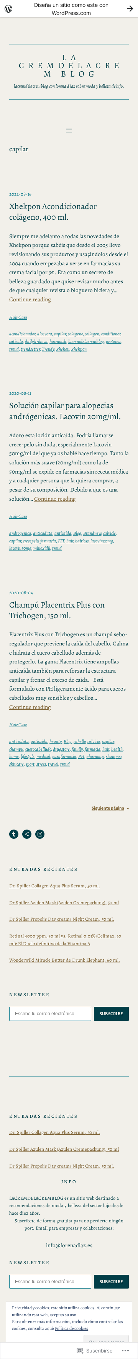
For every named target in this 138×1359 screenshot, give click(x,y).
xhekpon (79, 349)
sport (30, 764)
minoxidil (41, 548)
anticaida (62, 533)
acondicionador (22, 333)
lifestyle (27, 756)
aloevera (44, 333)
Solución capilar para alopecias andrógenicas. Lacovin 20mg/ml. (65, 411)
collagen (92, 333)
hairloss (82, 540)
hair (69, 540)
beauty (55, 741)
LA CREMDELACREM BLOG (71, 66)
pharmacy (95, 756)
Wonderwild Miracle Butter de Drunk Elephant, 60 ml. (64, 960)
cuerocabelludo (38, 749)
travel (53, 764)
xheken (62, 349)
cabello (79, 741)
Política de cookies (71, 1328)
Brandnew (92, 533)
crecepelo (30, 540)
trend (14, 349)
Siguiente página (110, 808)
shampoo (113, 756)
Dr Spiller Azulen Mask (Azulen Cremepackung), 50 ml (64, 902)
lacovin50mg (20, 548)
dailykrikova (36, 341)
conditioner (110, 333)
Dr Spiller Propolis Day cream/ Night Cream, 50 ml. (61, 919)
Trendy (48, 349)
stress (41, 764)
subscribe (111, 1013)
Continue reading (30, 299)
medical (43, 756)
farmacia (48, 540)
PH (81, 756)
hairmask (57, 341)
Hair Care (18, 317)
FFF (61, 540)
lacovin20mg (101, 540)
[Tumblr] (13, 834)
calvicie (109, 533)
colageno (75, 333)
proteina (113, 341)
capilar (60, 333)
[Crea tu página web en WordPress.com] (69, 8)
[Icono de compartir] (26, 834)
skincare (16, 764)
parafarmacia (64, 756)
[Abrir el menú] (69, 130)
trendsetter (30, 349)
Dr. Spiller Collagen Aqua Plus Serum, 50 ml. (54, 885)
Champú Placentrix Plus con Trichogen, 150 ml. (57, 610)
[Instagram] (39, 834)
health (117, 749)
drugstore (61, 749)
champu (16, 749)
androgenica (20, 533)
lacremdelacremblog (86, 341)
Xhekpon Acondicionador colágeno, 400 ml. (53, 212)
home (14, 756)
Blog (77, 533)
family (77, 749)
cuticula (16, 341)
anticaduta (43, 533)
